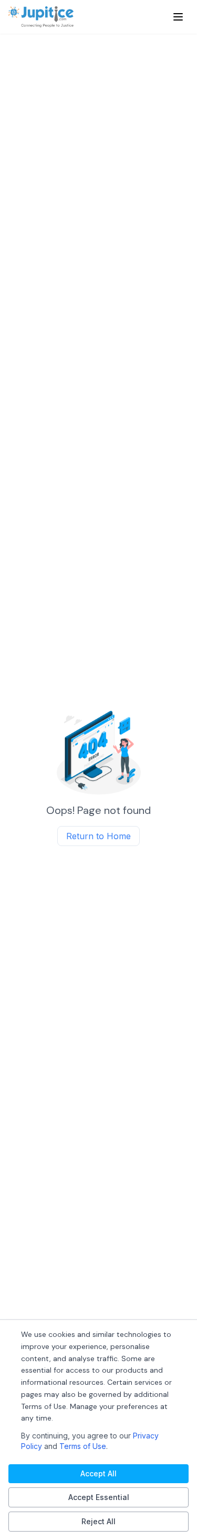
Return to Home (98, 836)
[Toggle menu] (178, 16)
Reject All (98, 1521)
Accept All (98, 1473)
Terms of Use (82, 1446)
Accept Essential (98, 1497)
